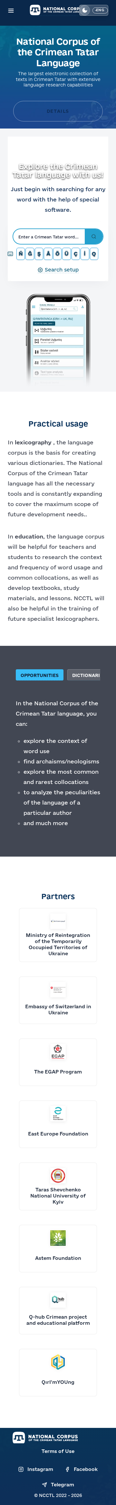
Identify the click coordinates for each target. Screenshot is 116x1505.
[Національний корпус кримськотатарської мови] (58, 10)
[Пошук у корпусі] (94, 236)
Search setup (62, 269)
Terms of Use (58, 1451)
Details (58, 111)
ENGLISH (100, 10)
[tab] (40, 675)
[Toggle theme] (85, 10)
